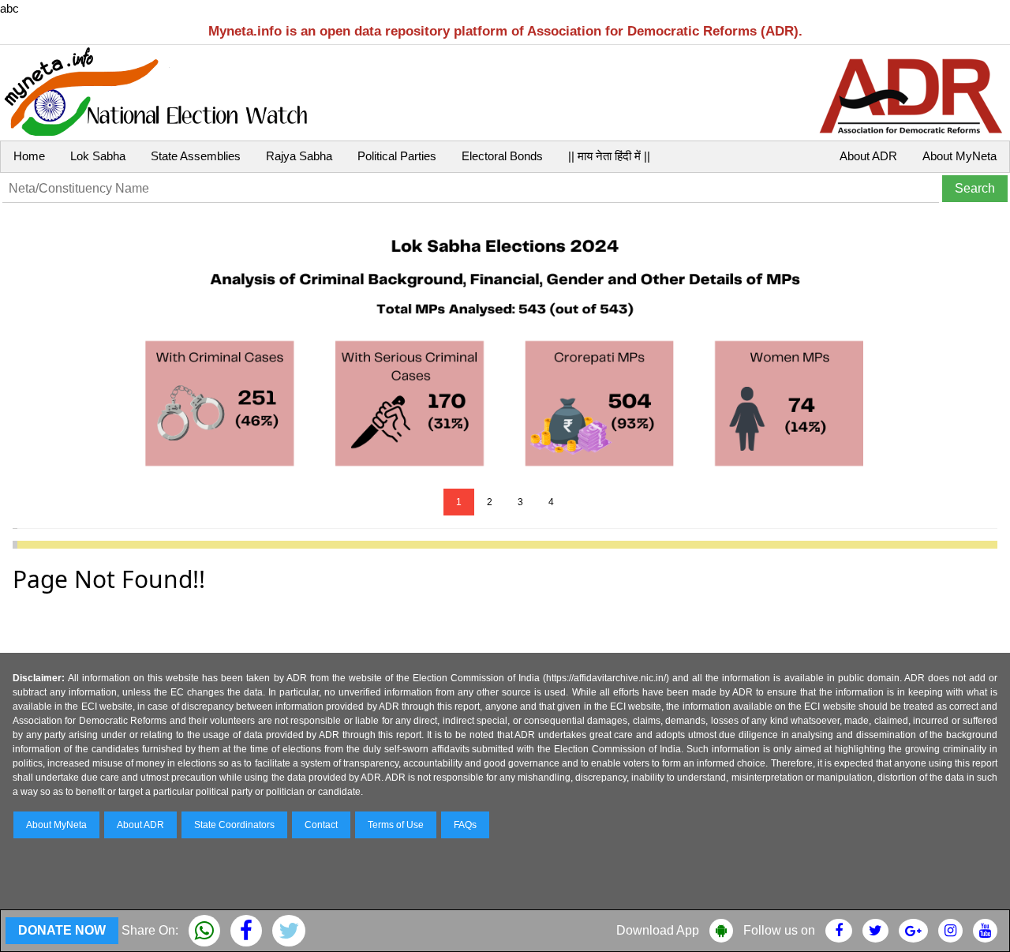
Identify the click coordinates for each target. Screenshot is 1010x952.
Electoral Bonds (502, 156)
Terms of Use (396, 824)
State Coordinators (234, 824)
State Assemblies (196, 156)
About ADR (868, 156)
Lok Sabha (97, 156)
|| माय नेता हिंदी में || (609, 156)
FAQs (465, 824)
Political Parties (396, 156)
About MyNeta (959, 156)
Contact (321, 824)
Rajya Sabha (299, 156)
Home (29, 156)
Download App (657, 930)
